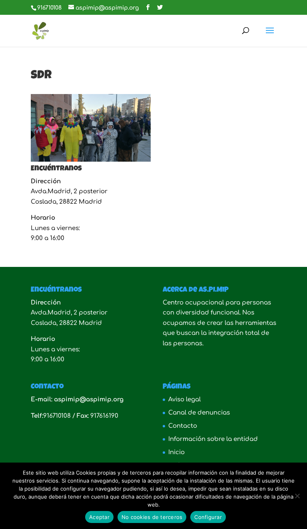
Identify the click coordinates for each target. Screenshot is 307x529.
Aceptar (99, 517)
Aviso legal (184, 399)
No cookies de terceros (152, 517)
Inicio (176, 452)
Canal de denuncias (199, 412)
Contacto (182, 426)
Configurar (208, 517)
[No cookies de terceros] (297, 496)
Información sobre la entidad (213, 439)
